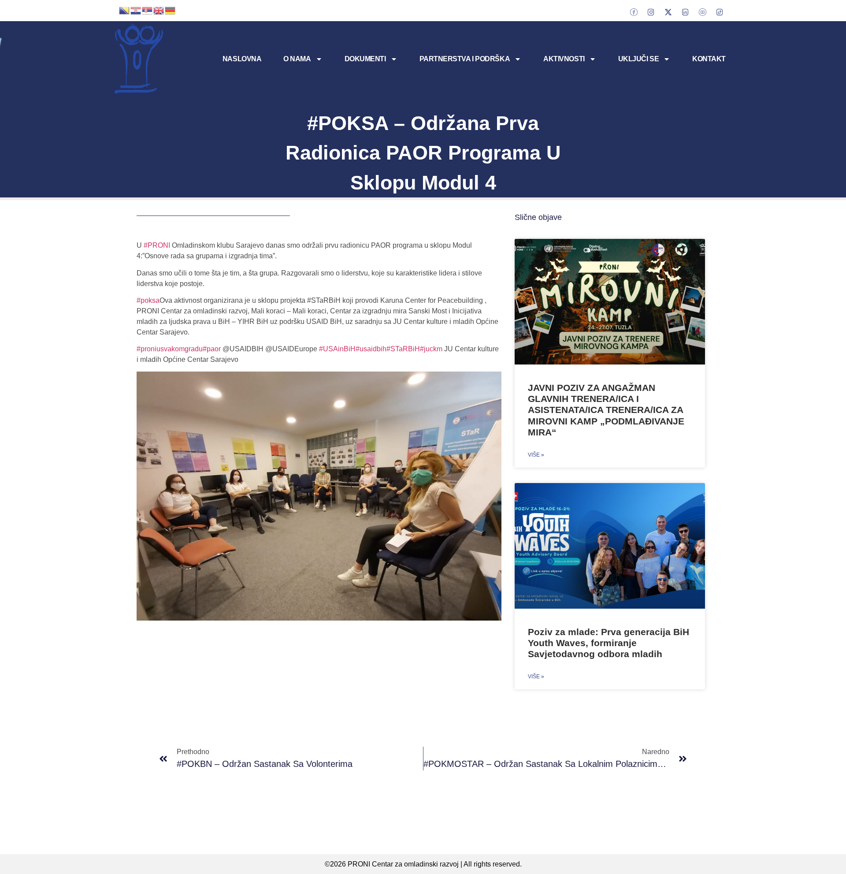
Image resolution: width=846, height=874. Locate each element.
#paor (212, 349)
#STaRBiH (403, 349)
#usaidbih (371, 349)
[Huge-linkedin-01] (685, 11)
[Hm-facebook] (633, 11)
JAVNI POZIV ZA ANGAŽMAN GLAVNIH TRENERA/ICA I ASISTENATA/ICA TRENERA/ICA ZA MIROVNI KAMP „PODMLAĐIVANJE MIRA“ (606, 410)
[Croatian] (136, 9)
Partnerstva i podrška (464, 59)
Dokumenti (365, 59)
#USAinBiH (337, 349)
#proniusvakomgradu (170, 349)
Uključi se (638, 59)
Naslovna (242, 59)
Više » (536, 455)
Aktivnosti (564, 59)
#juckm (431, 349)
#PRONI (157, 245)
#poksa (148, 300)
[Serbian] (147, 9)
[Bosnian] (124, 9)
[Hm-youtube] (702, 11)
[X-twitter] (667, 11)
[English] (159, 9)
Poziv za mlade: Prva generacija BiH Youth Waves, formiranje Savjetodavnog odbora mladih (608, 643)
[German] (170, 9)
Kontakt (709, 59)
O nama (297, 59)
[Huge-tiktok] (719, 11)
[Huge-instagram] (650, 11)
